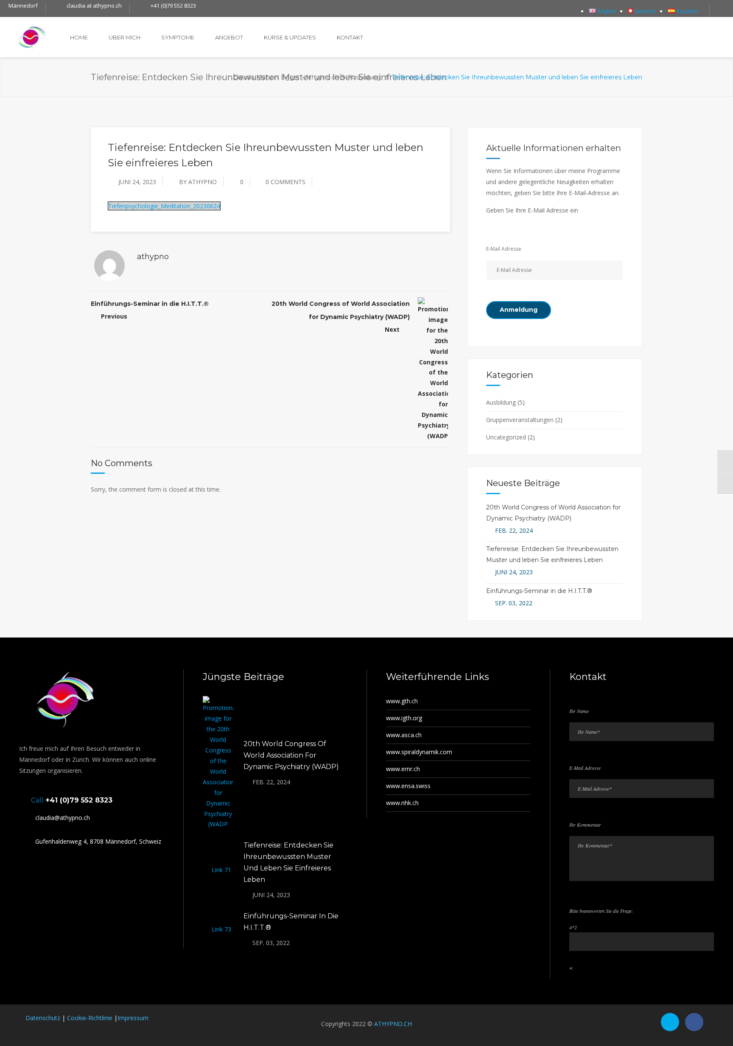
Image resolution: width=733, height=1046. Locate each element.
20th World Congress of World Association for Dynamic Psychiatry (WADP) (291, 755)
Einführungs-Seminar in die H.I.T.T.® (150, 304)
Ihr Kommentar (585, 824)
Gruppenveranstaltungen (520, 420)
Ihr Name (579, 711)
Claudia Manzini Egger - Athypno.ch (286, 77)
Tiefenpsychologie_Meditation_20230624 (164, 206)
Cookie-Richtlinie (89, 1018)
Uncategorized (506, 437)
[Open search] (721, 11)
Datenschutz (42, 1018)
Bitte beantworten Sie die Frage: (601, 910)
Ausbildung (364, 77)
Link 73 (221, 929)
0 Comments (285, 182)
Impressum (133, 1018)
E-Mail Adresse (503, 248)
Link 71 (221, 870)
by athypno (198, 182)
